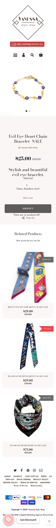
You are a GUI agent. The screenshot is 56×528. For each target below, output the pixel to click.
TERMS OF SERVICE (28, 482)
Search (32, 55)
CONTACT (18, 476)
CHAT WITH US (31, 476)
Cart (41, 55)
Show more (28, 198)
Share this (30, 217)
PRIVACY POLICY (40, 479)
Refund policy (36, 485)
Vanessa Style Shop (29, 147)
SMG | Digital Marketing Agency (28, 514)
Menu (15, 55)
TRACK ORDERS (23, 479)
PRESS (44, 476)
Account (24, 55)
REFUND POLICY (10, 482)
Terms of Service (21, 485)
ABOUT (7, 476)
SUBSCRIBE (45, 482)
